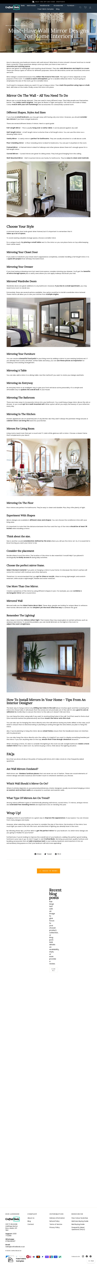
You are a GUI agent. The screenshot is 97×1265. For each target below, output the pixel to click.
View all (53, 969)
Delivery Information (57, 1218)
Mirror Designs (22, 25)
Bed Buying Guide (78, 1224)
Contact (31, 1224)
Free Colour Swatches (80, 1218)
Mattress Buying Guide (80, 1221)
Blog (57, 9)
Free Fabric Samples (46, 9)
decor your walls (10, 25)
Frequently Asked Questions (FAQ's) (78, 1228)
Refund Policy (55, 1221)
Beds (23, 5)
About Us (31, 1218)
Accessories (58, 5)
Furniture (71, 5)
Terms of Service (56, 1224)
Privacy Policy (55, 1227)
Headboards (45, 5)
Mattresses (31, 5)
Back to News (50, 871)
